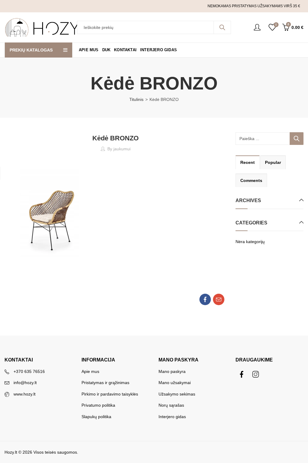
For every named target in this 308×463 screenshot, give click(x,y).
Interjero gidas (172, 416)
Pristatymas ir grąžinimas (105, 382)
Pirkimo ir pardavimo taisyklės (110, 394)
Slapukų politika (96, 416)
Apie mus (90, 371)
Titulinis (136, 99)
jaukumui (122, 148)
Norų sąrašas (171, 405)
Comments (251, 180)
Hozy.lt (11, 452)
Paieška (222, 27)
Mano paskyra (172, 371)
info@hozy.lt (25, 382)
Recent (247, 162)
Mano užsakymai (175, 382)
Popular (273, 162)
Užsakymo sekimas (177, 394)
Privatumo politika (98, 405)
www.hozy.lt (24, 394)
